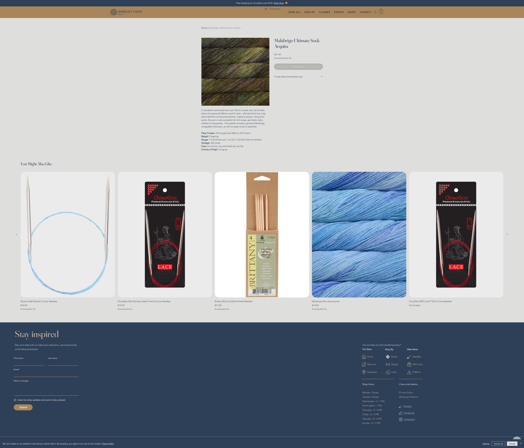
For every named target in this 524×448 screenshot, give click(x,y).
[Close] (520, 443)
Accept (512, 443)
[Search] (375, 12)
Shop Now (279, 3)
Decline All (498, 443)
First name (19, 358)
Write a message (21, 381)
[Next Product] (507, 234)
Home (204, 27)
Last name (52, 358)
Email (17, 369)
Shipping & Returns (408, 397)
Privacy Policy (406, 392)
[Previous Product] (16, 234)
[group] (262, 241)
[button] (310, 12)
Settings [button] (486, 443)
